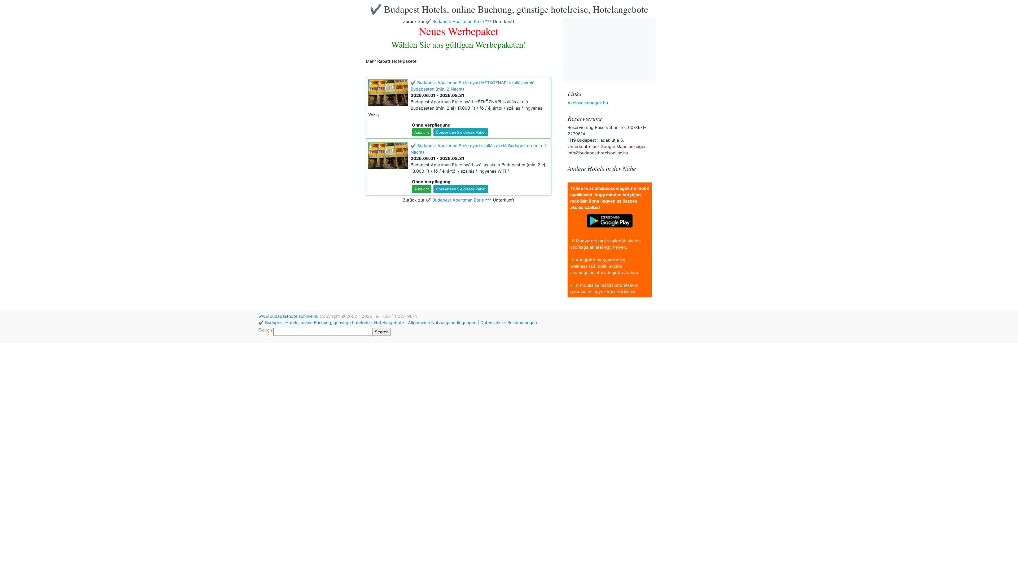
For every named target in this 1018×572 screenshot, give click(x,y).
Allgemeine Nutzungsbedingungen (442, 322)
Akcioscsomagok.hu (588, 102)
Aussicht (421, 132)
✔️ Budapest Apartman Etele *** (459, 21)
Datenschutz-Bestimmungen (508, 322)
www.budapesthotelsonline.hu (289, 316)
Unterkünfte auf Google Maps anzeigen (607, 146)
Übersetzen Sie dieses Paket (461, 132)
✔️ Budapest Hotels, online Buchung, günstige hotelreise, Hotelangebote (509, 9)
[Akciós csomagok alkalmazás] (609, 220)
